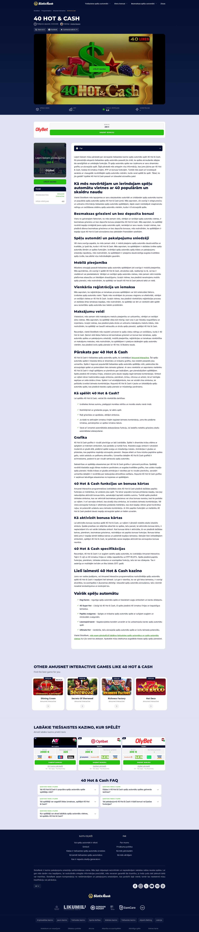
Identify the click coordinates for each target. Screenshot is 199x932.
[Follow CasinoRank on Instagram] (140, 886)
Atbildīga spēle (134, 928)
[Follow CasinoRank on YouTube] (151, 886)
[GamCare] (127, 907)
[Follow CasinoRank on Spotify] (157, 886)
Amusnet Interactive (60, 195)
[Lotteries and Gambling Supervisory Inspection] (56, 907)
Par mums (124, 842)
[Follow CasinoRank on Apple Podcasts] (163, 886)
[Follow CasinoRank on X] (146, 886)
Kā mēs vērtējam (124, 855)
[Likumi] (75, 907)
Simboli (86, 846)
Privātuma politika (124, 846)
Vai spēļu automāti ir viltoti (86, 842)
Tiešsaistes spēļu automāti (96, 3)
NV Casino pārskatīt (55, 766)
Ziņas (163, 3)
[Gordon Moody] (98, 907)
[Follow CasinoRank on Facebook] (135, 886)
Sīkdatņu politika (74, 928)
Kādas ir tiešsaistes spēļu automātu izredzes (85, 851)
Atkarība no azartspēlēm (111, 928)
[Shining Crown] (48, 693)
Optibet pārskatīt (99, 766)
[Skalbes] (112, 907)
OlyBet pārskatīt (144, 766)
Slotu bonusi (119, 3)
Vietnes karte (153, 928)
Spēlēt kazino (99, 69)
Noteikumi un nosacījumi (50, 928)
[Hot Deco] (151, 693)
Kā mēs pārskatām (124, 851)
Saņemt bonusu (107, 132)
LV (36, 886)
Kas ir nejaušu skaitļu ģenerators (85, 859)
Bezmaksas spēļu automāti (143, 3)
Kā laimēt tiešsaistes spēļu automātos (85, 855)
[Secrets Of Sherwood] (82, 693)
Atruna (91, 928)
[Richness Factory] (116, 693)
